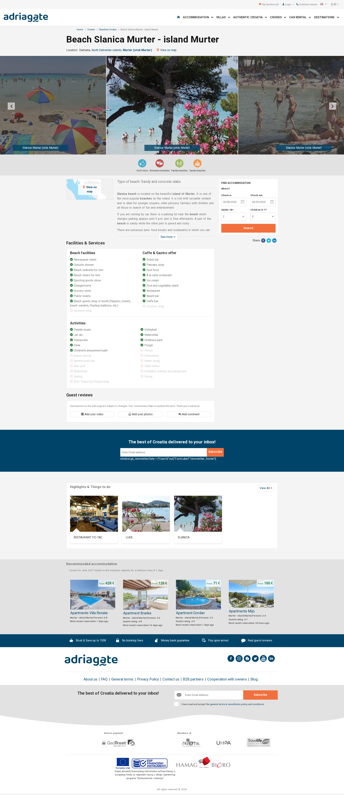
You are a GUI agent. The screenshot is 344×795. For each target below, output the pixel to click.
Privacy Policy (148, 679)
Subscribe (215, 451)
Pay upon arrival (217, 640)
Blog (254, 679)
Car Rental (299, 17)
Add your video (93, 414)
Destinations (325, 17)
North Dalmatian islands (107, 50)
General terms (122, 679)
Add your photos (142, 414)
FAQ (104, 679)
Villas (222, 17)
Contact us (171, 679)
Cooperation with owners (227, 679)
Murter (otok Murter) (137, 50)
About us (90, 679)
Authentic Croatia (249, 17)
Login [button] (288, 4)
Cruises (277, 17)
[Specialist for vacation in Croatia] (91, 660)
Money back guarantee (174, 640)
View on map (168, 50)
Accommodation (197, 17)
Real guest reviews (259, 640)
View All (265, 488)
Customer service (308, 4)
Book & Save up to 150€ (90, 640)
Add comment (190, 414)
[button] (323, 4)
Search (248, 228)
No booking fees (132, 640)
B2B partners (193, 679)
